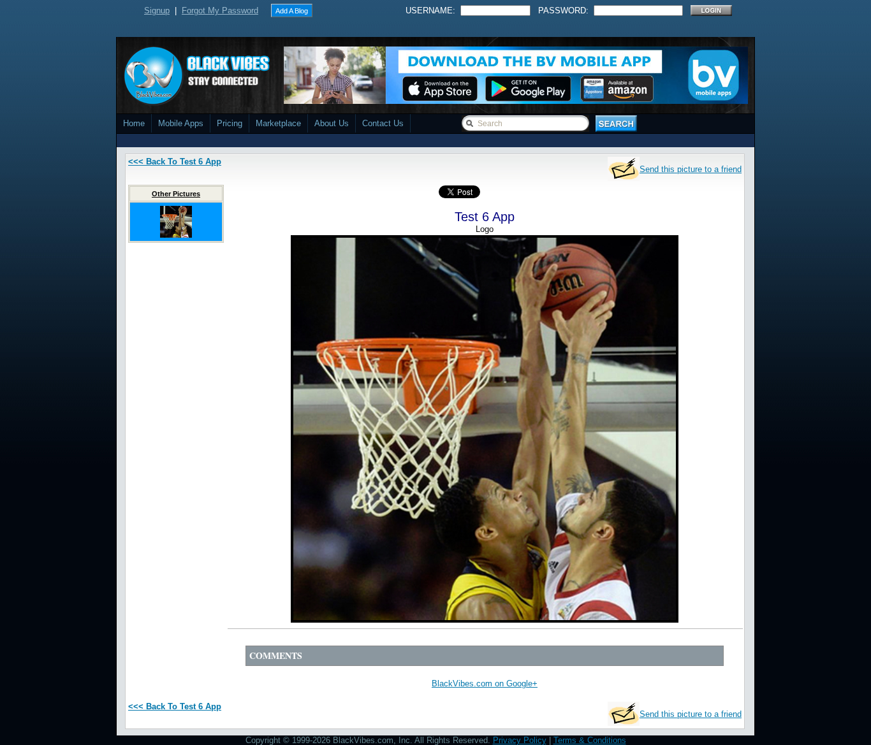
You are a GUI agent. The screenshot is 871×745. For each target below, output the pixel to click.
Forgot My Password (220, 10)
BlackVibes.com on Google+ (485, 683)
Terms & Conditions (589, 740)
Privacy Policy (519, 740)
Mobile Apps (180, 123)
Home (134, 123)
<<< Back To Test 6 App (174, 161)
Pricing (229, 123)
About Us (331, 123)
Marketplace (278, 123)
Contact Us (383, 123)
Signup (157, 10)
